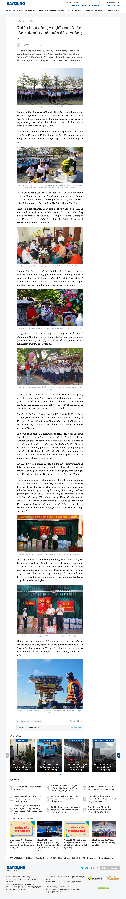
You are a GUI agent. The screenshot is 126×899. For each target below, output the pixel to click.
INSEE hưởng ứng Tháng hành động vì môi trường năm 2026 (103, 842)
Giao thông (28, 10)
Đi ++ (100, 10)
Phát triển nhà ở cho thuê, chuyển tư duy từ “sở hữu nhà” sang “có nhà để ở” (102, 799)
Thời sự (12, 10)
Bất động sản (85, 6)
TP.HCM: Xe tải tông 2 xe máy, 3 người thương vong (104, 767)
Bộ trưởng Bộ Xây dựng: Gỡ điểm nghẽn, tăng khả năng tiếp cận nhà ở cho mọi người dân (28, 809)
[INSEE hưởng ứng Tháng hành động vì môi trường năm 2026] (104, 829)
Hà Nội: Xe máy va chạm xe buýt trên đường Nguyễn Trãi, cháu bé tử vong (49, 766)
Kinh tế (35, 10)
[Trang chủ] (7, 11)
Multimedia (112, 10)
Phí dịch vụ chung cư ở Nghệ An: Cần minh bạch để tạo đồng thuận (64, 799)
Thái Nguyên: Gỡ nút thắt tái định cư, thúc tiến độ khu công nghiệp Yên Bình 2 (101, 809)
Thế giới (94, 10)
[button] (60, 774)
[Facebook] (70, 721)
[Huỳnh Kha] (18, 45)
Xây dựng (19, 10)
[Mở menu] (119, 11)
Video (105, 10)
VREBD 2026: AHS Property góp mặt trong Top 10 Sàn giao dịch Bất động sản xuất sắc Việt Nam (48, 845)
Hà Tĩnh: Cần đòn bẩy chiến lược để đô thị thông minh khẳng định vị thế (52, 858)
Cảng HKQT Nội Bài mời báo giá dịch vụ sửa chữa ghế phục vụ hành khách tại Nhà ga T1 (75, 844)
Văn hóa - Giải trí (67, 10)
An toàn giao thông (99, 6)
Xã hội (30, 22)
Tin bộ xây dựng (114, 6)
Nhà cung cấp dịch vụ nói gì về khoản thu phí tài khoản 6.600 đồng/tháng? (77, 766)
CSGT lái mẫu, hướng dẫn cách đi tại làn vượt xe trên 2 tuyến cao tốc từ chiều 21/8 (65, 809)
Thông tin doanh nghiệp (22, 819)
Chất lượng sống (53, 10)
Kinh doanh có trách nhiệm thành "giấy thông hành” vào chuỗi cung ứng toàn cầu (64, 788)
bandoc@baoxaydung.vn (59, 887)
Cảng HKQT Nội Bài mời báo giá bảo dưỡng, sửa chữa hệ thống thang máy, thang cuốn (22, 844)
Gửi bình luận (75, 728)
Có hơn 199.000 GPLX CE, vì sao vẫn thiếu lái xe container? (102, 788)
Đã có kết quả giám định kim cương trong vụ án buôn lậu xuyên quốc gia (27, 799)
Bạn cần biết (16, 858)
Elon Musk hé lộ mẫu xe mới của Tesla (27, 788)
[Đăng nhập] (102, 2)
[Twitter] (74, 721)
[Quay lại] (17, 721)
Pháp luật (42, 10)
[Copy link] (82, 721)
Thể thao (77, 10)
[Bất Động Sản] (95, 878)
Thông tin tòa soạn (110, 868)
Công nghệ (86, 10)
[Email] (78, 721)
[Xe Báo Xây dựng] (113, 878)
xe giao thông (74, 6)
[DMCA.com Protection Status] (104, 888)
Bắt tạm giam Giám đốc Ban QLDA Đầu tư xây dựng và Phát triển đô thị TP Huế (22, 766)
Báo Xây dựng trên (26, 721)
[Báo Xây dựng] (15, 4)
